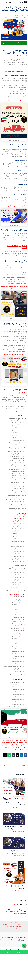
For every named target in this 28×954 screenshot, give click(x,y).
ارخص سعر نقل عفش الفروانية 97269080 (14, 354)
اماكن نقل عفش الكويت (21, 411)
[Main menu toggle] (1, 2)
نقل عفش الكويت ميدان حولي (17, 543)
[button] (25, 755)
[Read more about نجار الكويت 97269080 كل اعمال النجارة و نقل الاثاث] (14, 873)
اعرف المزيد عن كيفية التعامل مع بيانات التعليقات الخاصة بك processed (16, 912)
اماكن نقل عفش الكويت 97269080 (14, 100)
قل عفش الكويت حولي (18, 518)
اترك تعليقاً (26, 13)
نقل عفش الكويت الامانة (15, 2)
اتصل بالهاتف (14, 928)
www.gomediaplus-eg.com (9, 941)
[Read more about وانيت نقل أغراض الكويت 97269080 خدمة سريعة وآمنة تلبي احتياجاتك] (14, 819)
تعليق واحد (23, 831)
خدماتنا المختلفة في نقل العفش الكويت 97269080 (14, 803)
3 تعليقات (23, 807)
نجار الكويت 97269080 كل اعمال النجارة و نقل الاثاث (14, 887)
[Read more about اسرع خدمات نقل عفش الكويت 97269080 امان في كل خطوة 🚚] (14, 843)
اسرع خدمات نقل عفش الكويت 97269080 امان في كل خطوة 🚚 (16, 852)
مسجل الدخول (17, 904)
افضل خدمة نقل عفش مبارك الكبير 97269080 (14, 206)
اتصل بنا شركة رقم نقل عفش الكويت (14, 71)
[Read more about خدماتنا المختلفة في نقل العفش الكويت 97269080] (14, 789)
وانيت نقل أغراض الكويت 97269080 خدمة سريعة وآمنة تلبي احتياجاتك (15, 827)
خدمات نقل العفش (17, 807)
